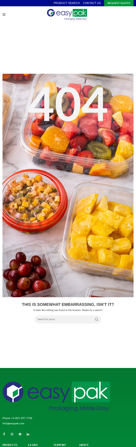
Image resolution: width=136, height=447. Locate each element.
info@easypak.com (13, 423)
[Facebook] (4, 434)
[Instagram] (12, 434)
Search (97, 319)
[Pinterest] (20, 434)
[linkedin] (28, 434)
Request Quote (118, 3)
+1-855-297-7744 (21, 418)
